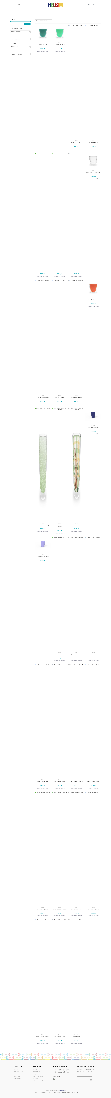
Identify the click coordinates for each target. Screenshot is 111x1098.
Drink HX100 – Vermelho (76, 397)
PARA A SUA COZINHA (59, 10)
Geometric (76, 1034)
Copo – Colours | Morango (76, 654)
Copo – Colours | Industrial (59, 909)
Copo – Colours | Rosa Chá (76, 781)
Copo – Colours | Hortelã (60, 1036)
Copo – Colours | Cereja (93, 654)
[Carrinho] (94, 4)
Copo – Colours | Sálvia (93, 909)
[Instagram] (78, 1080)
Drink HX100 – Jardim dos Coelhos (59, 525)
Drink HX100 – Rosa (59, 397)
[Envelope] (91, 1080)
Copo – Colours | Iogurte (59, 781)
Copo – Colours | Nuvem (59, 654)
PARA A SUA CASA (76, 10)
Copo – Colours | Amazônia (42, 1036)
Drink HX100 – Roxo (43, 270)
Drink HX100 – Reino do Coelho (76, 525)
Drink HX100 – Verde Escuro (43, 44)
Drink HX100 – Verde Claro (59, 44)
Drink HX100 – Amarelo (59, 270)
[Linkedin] (87, 1080)
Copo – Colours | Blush (42, 781)
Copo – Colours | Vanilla (93, 781)
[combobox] (20, 32)
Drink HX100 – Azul (93, 142)
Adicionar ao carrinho (42, 51)
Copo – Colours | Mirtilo (93, 427)
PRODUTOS (18, 10)
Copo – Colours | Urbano (76, 909)
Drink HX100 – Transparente (93, 172)
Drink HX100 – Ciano (76, 142)
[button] (19, 4)
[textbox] (20, 32)
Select (43, 42)
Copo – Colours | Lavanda (43, 556)
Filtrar (27, 24)
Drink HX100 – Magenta (43, 397)
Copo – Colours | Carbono (43, 909)
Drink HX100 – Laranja (93, 299)
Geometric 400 (76, 1036)
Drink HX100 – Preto (76, 270)
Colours (93, 425)
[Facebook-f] (83, 1080)
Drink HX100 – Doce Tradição (43, 525)
